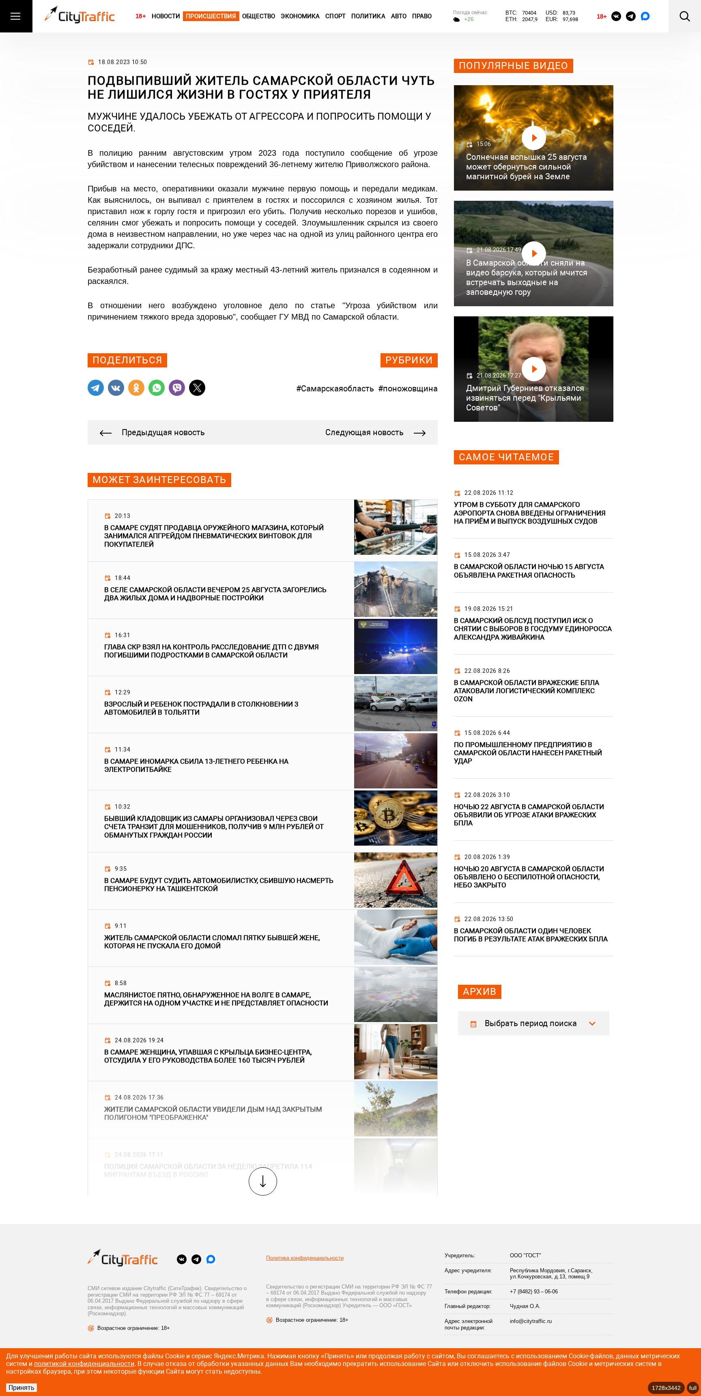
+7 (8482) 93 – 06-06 (534, 1292)
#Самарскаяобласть (335, 388)
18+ (140, 16)
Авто (398, 16)
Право (422, 16)
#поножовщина (408, 388)
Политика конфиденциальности (305, 1258)
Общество (258, 16)
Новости (166, 16)
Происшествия (211, 16)
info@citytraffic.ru (531, 1321)
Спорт (335, 16)
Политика (368, 16)
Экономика (300, 16)
